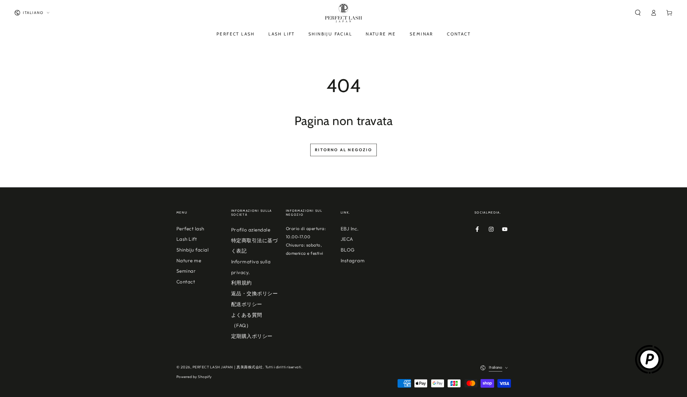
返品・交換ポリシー (254, 293)
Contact (185, 281)
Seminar (186, 271)
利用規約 (241, 282)
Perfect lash (190, 228)
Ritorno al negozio (343, 149)
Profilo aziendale (251, 229)
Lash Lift (186, 239)
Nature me (188, 260)
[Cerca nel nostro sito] (637, 12)
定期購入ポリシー (252, 336)
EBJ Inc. (350, 228)
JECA (347, 239)
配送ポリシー (246, 304)
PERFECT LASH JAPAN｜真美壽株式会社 (228, 367)
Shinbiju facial (192, 250)
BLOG (348, 250)
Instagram (353, 260)
